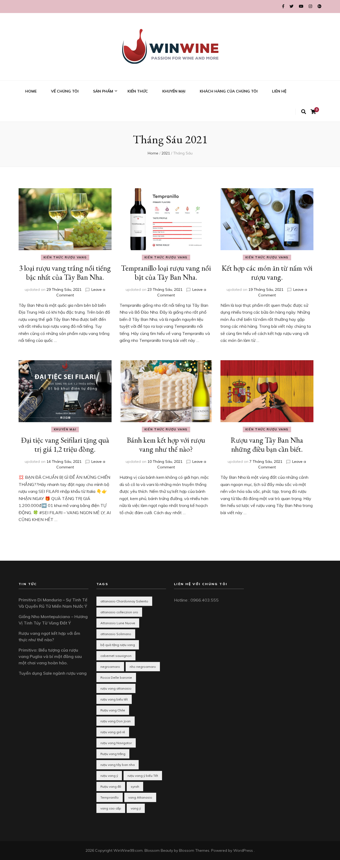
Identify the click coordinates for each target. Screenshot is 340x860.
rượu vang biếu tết (114, 699)
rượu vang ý (109, 776)
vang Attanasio (140, 797)
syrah (135, 786)
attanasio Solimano (115, 634)
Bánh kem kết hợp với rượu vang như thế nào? (166, 444)
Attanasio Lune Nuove (117, 623)
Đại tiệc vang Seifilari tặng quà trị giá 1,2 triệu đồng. (65, 444)
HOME (31, 91)
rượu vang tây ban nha (117, 765)
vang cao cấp (110, 808)
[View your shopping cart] (313, 112)
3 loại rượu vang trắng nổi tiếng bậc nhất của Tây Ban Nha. (65, 272)
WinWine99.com (128, 850)
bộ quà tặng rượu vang (117, 645)
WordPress (243, 850)
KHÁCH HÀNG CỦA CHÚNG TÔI (229, 91)
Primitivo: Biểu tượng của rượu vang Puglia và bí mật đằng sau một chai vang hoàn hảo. (50, 656)
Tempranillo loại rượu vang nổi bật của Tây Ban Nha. (166, 272)
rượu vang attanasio (115, 688)
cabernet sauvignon (115, 656)
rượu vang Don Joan (115, 721)
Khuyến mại (65, 429)
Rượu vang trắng (112, 754)
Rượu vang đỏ (110, 786)
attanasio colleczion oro (119, 612)
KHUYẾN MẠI (173, 91)
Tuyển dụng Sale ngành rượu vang (53, 673)
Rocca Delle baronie (116, 677)
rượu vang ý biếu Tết (143, 776)
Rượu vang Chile (112, 710)
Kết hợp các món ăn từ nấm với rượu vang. (267, 272)
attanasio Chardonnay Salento (124, 601)
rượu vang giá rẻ (112, 732)
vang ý (136, 808)
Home (153, 153)
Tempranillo (109, 797)
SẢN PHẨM (103, 91)
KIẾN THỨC (138, 91)
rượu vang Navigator (116, 743)
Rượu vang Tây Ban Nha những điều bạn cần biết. (267, 444)
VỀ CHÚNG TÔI (65, 91)
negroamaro (110, 667)
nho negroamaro (143, 667)
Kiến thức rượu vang (65, 257)
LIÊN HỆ (279, 91)
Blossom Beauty (158, 850)
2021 (166, 153)
